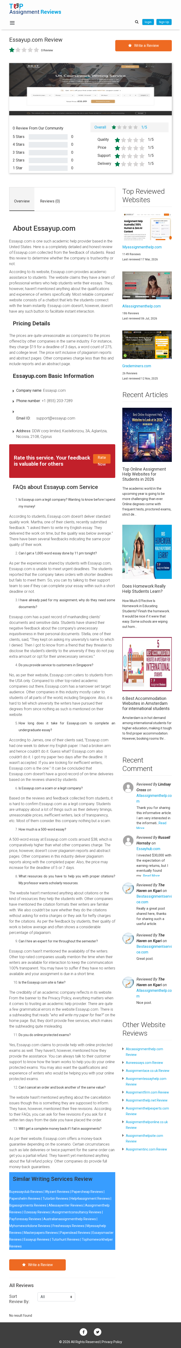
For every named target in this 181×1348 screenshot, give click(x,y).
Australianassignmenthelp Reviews (69, 1219)
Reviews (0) (50, 201)
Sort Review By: (19, 1299)
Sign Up (164, 22)
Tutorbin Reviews (55, 1198)
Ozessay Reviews (37, 1212)
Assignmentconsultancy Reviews (76, 1212)
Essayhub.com (148, 849)
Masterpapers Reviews (41, 1233)
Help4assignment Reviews (90, 1198)
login (148, 22)
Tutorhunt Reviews (66, 1239)
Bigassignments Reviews (27, 1205)
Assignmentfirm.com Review (147, 1092)
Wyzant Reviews (57, 1192)
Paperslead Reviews (75, 1233)
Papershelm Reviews (25, 1198)
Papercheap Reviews (87, 1192)
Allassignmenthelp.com (154, 798)
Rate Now (102, 459)
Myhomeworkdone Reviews (29, 1226)
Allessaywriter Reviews (66, 1205)
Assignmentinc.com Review (146, 1149)
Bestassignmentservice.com (154, 899)
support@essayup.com (55, 418)
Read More (151, 876)
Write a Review (146, 45)
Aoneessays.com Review (144, 1063)
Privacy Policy (112, 1342)
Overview (22, 201)
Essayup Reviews (36, 1239)
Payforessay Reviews (25, 1219)
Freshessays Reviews (68, 1226)
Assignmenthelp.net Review (147, 1100)
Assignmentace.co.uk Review (147, 1071)
